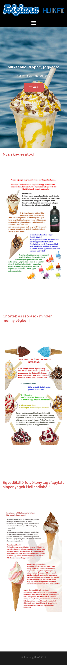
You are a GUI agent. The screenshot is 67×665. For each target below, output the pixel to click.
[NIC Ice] (33, 9)
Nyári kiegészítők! (18, 154)
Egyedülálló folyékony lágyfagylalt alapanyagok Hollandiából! (33, 484)
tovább (33, 87)
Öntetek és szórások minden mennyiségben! (28, 318)
